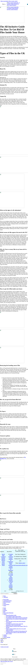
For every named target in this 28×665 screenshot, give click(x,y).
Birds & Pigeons (3, 560)
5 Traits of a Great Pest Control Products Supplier (11, 584)
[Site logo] (13, 5)
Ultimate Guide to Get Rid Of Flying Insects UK (16, 631)
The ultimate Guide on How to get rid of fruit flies (16, 617)
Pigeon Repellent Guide (11, 615)
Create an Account (4, 646)
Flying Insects (3, 563)
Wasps (3, 565)
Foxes (3, 561)
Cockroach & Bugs (3, 557)
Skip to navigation (5, 1)
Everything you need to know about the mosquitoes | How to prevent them (14, 624)
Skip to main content (13, 1)
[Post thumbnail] (10, 561)
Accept (11, 661)
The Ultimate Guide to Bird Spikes (13, 616)
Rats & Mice (3, 555)
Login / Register (6, 637)
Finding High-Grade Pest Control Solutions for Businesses (10, 566)
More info (5, 661)
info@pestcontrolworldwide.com (20, 565)
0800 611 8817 (22, 563)
